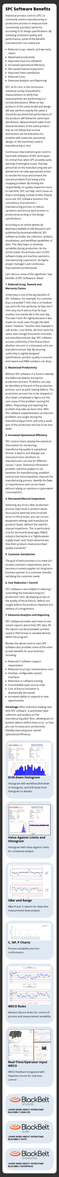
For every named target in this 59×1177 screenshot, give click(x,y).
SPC (39, 15)
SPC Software (25, 199)
